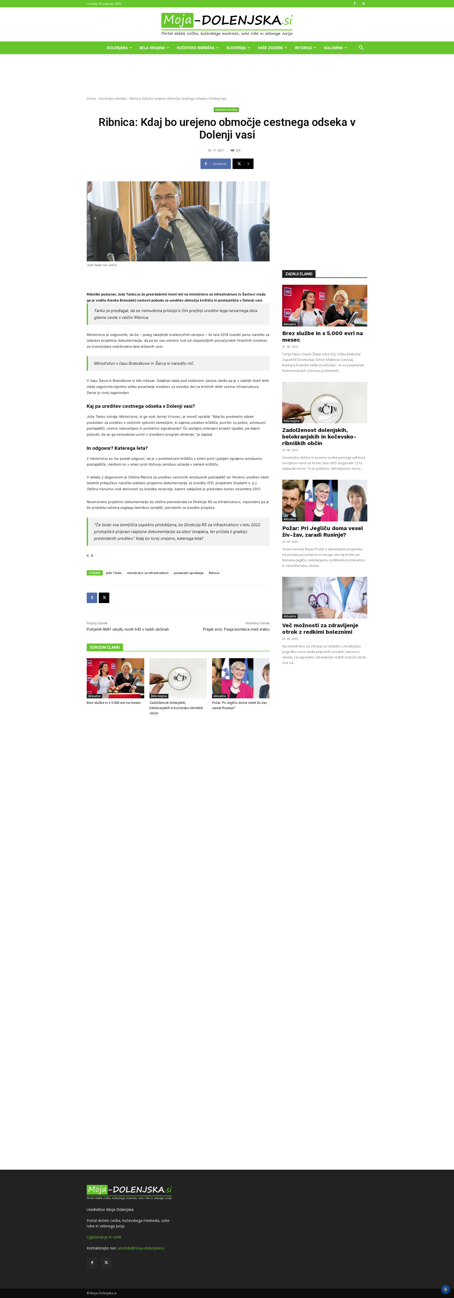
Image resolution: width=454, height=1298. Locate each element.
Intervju (303, 47)
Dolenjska (117, 47)
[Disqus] (178, 943)
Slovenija (236, 47)
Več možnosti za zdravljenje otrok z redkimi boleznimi (320, 628)
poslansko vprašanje (189, 573)
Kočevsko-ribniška (196, 47)
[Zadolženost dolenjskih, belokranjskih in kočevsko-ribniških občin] (178, 678)
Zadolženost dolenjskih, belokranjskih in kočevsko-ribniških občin (176, 708)
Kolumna (333, 47)
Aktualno (94, 696)
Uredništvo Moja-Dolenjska (110, 1209)
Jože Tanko (114, 573)
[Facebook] (355, 3)
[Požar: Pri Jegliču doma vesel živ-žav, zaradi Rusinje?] (241, 678)
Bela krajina (152, 47)
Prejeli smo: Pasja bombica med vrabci (236, 629)
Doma (91, 98)
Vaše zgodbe (270, 47)
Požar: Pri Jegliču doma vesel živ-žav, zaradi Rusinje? (322, 531)
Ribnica (214, 573)
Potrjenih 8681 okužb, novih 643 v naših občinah (128, 629)
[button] (361, 48)
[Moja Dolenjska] (227, 24)
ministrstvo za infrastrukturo (148, 573)
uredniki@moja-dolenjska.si (141, 1248)
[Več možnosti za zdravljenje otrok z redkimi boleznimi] (324, 598)
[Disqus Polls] (178, 806)
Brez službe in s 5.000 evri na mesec (114, 703)
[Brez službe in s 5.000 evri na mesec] (115, 678)
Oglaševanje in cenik (104, 1236)
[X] (363, 3)
